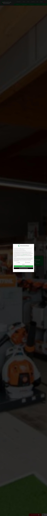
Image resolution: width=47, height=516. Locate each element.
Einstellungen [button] (22, 255)
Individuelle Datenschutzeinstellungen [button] (23, 268)
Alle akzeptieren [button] (23, 266)
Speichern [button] (23, 264)
